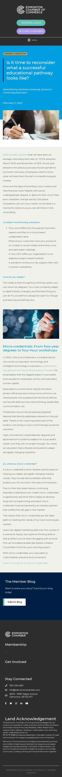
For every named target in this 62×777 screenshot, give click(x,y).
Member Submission (15, 54)
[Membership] (6, 651)
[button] (31, 23)
